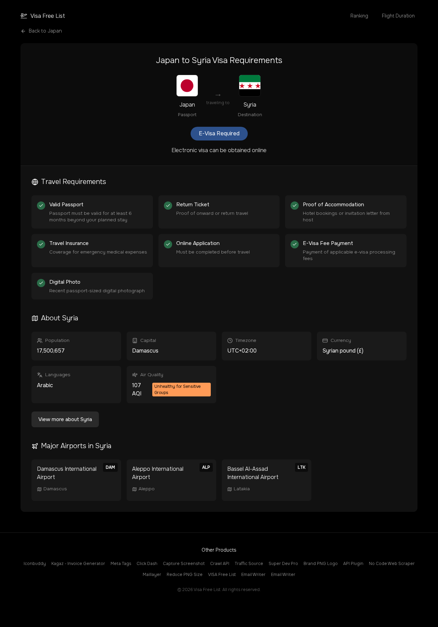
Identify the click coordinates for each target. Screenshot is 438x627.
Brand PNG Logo (321, 563)
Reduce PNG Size (185, 574)
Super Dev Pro (283, 563)
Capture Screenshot (184, 563)
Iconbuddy (35, 563)
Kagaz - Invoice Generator (78, 563)
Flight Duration (398, 16)
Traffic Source (249, 563)
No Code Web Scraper (392, 563)
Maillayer (152, 574)
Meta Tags (121, 563)
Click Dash (147, 563)
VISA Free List (222, 574)
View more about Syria (65, 419)
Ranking (359, 16)
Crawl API (219, 563)
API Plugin (353, 563)
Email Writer (253, 574)
